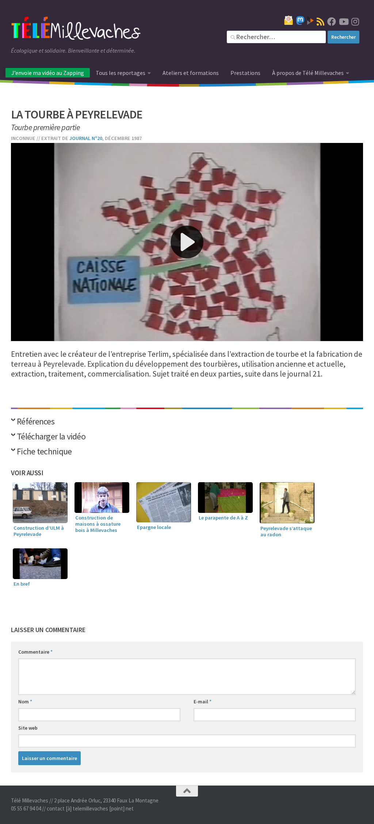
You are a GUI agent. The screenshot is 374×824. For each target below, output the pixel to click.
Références (35, 422)
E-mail (202, 701)
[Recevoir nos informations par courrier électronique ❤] (288, 20)
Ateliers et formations (191, 72)
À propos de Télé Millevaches (308, 72)
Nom (25, 701)
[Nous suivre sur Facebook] (331, 21)
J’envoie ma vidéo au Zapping (47, 72)
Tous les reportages (120, 72)
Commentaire (35, 652)
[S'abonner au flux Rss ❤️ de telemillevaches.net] (320, 21)
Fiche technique (44, 452)
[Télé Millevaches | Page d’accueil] (76, 29)
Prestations (245, 72)
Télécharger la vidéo (51, 437)
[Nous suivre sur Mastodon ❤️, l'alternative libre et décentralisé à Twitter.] (300, 20)
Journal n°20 (85, 138)
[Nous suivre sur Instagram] (355, 21)
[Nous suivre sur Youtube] (343, 21)
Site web (28, 728)
